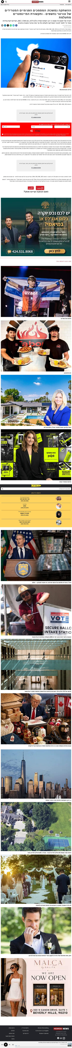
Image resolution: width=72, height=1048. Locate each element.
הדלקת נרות (68, 4)
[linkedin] (5, 25)
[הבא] (9, 1044)
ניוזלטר (12, 1039)
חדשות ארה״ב (25, 1028)
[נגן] (6, 1045)
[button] (3, 126)
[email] (2, 25)
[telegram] (13, 25)
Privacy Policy (58, 134)
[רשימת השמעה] (12, 1044)
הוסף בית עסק (36, 493)
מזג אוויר (62, 4)
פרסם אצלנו (11, 1028)
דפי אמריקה (26, 1033)
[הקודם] (2, 1044)
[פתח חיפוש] (5, 1)
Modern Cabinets (44, 1033)
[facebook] (16, 25)
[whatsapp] (11, 25)
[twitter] (8, 25)
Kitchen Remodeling (43, 1028)
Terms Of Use (63, 134)
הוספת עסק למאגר (9, 1036)
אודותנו (12, 1030)
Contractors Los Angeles (42, 1030)
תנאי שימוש (11, 1033)
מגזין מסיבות (25, 1030)
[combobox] (36, 488)
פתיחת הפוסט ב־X (36, 117)
